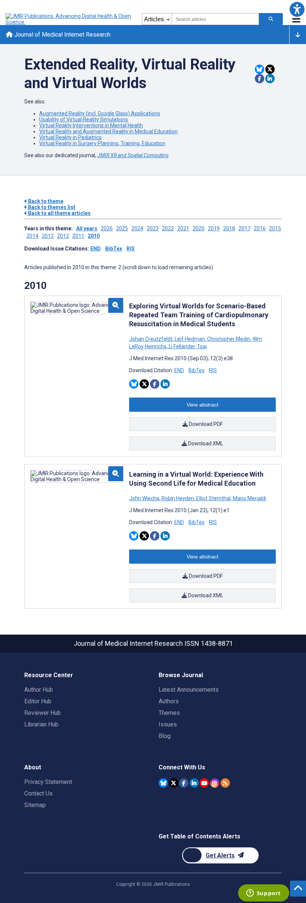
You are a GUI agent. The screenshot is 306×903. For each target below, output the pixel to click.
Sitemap (35, 805)
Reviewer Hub (42, 712)
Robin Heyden (177, 498)
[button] (296, 9)
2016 (260, 228)
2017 (244, 228)
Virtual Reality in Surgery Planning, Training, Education (102, 143)
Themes (169, 712)
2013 (48, 236)
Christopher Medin (229, 339)
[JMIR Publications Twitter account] (173, 783)
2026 (107, 228)
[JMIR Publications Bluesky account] (163, 783)
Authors (169, 701)
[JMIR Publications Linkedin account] (194, 783)
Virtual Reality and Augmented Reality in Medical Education (108, 131)
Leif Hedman (190, 339)
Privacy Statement (48, 781)
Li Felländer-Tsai (187, 346)
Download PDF (205, 424)
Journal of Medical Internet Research (61, 34)
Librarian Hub (41, 724)
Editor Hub (37, 701)
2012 (63, 236)
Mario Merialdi (249, 498)
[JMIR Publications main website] (69, 19)
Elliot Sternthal (213, 498)
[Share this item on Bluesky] (259, 69)
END (95, 249)
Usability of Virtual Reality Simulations (83, 119)
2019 (214, 228)
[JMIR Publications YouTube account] (204, 783)
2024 (137, 228)
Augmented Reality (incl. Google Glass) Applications (99, 113)
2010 (94, 236)
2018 (229, 228)
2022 (168, 228)
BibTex (113, 249)
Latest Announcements (189, 689)
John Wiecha (144, 498)
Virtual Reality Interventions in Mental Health (91, 125)
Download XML (205, 443)
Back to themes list (51, 207)
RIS (131, 249)
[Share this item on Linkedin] (270, 78)
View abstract (202, 405)
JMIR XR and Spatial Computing (133, 155)
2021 (183, 228)
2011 (78, 236)
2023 (153, 228)
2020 (198, 228)
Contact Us (38, 793)
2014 (32, 236)
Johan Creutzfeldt (151, 339)
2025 (122, 228)
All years (86, 228)
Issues (168, 724)
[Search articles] (271, 19)
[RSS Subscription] (225, 783)
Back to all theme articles (59, 213)
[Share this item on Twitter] (270, 69)
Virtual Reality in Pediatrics (70, 137)
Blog (165, 735)
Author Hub (38, 689)
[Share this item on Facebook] (259, 78)
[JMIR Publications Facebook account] (183, 783)
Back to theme (45, 201)
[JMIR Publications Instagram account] (214, 783)
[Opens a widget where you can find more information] (263, 893)
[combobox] (215, 19)
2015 (275, 228)
